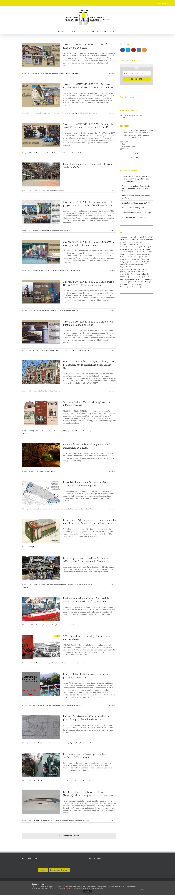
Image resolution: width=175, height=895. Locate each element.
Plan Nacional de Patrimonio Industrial (136, 217)
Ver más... (43, 870)
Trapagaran (124, 284)
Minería (46, 471)
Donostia (145, 252)
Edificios (54, 73)
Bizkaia (124, 249)
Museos (122, 264)
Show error (123, 117)
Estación (122, 254)
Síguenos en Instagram (60, 870)
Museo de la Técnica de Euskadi (138, 262)
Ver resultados (136, 157)
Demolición (135, 252)
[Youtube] (45, 2)
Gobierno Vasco (136, 259)
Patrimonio (74, 73)
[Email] (57, 2)
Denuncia (56, 270)
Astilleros (140, 237)
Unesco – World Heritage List (133, 208)
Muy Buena (126, 142)
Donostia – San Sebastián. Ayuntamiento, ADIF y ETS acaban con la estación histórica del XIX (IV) (89, 364)
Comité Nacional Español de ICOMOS (136, 203)
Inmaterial (60, 73)
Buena (124, 144)
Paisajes (67, 73)
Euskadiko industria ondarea (138, 254)
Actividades (35, 73)
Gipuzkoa (123, 259)
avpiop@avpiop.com (164, 3)
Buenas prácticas (45, 73)
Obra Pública (85, 113)
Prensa (66, 625)
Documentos (56, 113)
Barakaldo (132, 242)
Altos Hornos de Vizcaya (127, 237)
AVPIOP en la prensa (138, 239)
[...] (104, 697)
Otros (53, 625)
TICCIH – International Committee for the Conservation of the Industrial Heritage (136, 188)
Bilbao (146, 247)
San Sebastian (136, 282)
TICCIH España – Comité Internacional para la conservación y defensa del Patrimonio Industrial (136, 178)
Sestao (147, 282)
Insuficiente (126, 149)
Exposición (134, 257)
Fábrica (143, 257)
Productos (83, 153)
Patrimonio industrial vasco (134, 275)
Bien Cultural (135, 247)
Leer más (112, 73)
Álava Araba (135, 287)
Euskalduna (123, 257)
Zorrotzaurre (123, 287)
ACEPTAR (87, 891)
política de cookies (69, 888)
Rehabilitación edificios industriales (139, 279)
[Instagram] (49, 2)
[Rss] (53, 2)
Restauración (124, 282)
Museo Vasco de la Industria (137, 264)
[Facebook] (37, 2)
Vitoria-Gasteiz (136, 284)
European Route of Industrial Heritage (136, 213)
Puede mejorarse (128, 146)
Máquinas (77, 113)
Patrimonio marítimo (136, 277)
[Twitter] (41, 2)
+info (142, 889)
